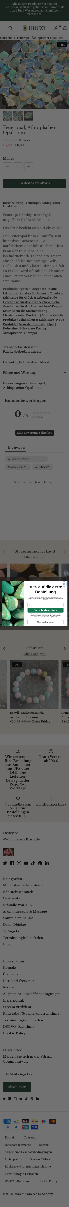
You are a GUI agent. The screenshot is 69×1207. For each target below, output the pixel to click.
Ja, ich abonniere (45, 610)
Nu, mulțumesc (45, 622)
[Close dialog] (64, 583)
